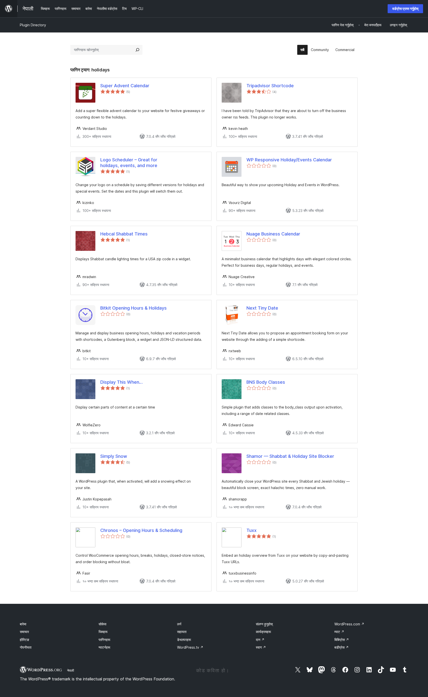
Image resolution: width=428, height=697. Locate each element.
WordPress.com (349, 624)
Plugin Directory (33, 25)
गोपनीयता (25, 647)
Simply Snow (113, 456)
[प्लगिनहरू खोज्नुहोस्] (137, 50)
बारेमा (23, 624)
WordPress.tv (190, 647)
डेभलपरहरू (184, 640)
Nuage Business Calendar (273, 233)
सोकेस (102, 624)
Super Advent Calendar (124, 85)
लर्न (179, 624)
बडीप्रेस (341, 647)
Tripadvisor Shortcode (270, 85)
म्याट (339, 632)
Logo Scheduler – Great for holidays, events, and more (128, 162)
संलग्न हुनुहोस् (264, 624)
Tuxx (251, 530)
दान (260, 640)
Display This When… (121, 382)
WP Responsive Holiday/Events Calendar (289, 159)
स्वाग (261, 647)
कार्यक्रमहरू (263, 632)
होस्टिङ (24, 640)
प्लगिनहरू (104, 640)
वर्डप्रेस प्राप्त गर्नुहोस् (405, 8)
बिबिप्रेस (341, 640)
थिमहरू (103, 632)
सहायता (182, 632)
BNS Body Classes (265, 382)
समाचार (24, 632)
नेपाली (70, 670)
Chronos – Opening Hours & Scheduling (141, 530)
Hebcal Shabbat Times (124, 233)
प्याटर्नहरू (104, 647)
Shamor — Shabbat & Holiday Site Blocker (290, 456)
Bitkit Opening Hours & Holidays (133, 308)
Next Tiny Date (262, 308)
